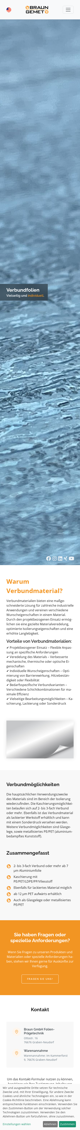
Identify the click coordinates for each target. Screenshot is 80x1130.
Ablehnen (50, 1124)
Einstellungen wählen (17, 1124)
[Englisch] (8, 9)
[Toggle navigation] (68, 10)
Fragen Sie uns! (40, 979)
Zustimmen (67, 1124)
